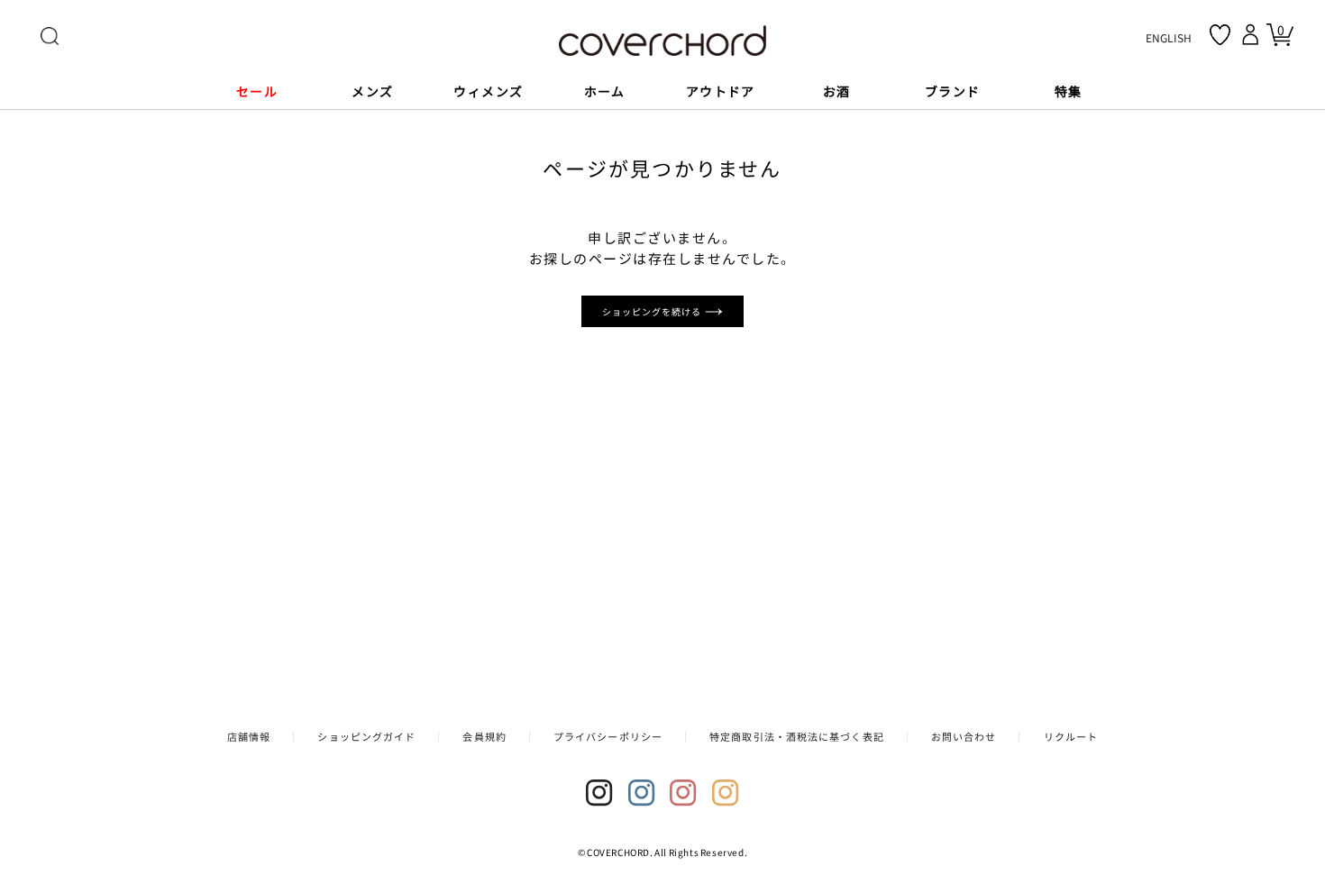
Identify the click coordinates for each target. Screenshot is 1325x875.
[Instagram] (599, 793)
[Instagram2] (641, 793)
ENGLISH (1169, 37)
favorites (1220, 34)
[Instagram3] (683, 793)
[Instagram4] (725, 793)
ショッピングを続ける (653, 311)
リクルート (1071, 736)
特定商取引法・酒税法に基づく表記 (796, 736)
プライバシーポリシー (607, 736)
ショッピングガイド (366, 736)
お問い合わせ (964, 736)
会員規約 (484, 736)
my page (1253, 34)
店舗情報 (248, 736)
